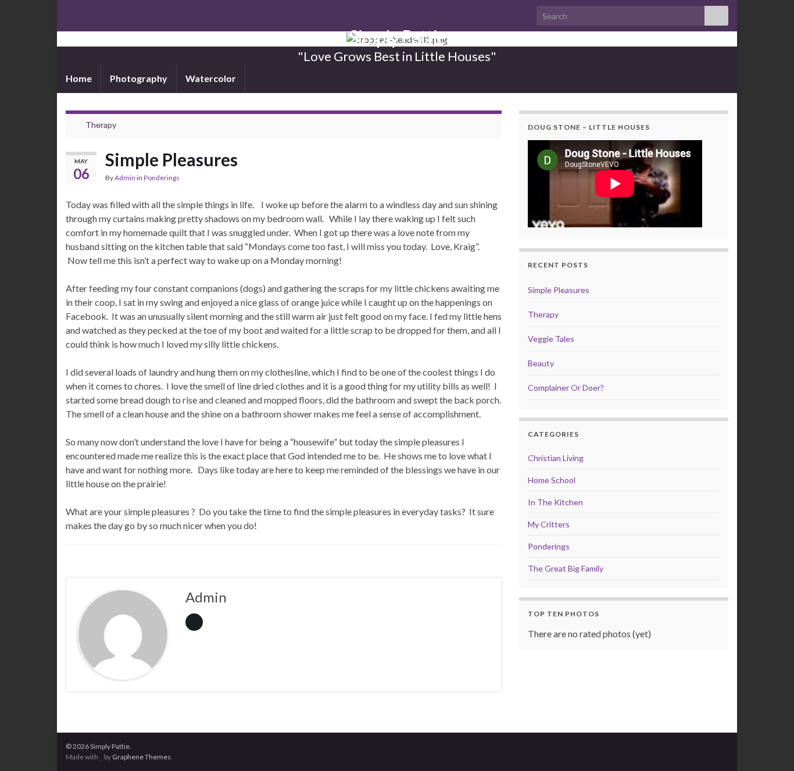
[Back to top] (767, 744)
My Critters (549, 524)
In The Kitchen (555, 502)
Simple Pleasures (558, 290)
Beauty (541, 363)
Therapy (100, 125)
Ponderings (162, 177)
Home (79, 78)
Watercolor (210, 78)
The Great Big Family (565, 568)
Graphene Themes (141, 756)
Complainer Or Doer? (566, 387)
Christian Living (556, 458)
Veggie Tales (551, 339)
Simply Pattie (397, 37)
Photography (138, 78)
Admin (125, 177)
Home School (551, 480)
